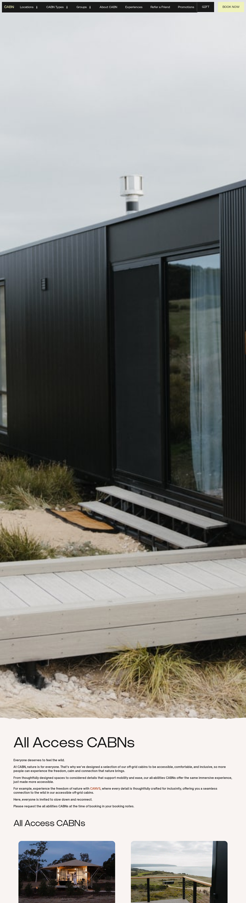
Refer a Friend (160, 7)
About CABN (108, 7)
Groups (81, 7)
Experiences (133, 7)
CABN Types (55, 7)
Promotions (186, 7)
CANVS (95, 788)
